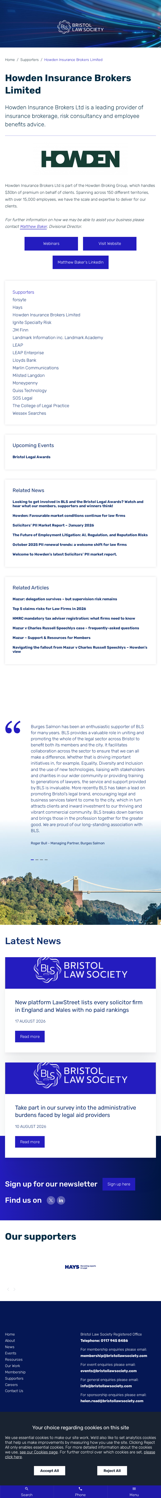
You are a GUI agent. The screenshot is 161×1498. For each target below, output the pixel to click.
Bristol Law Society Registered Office (111, 1334)
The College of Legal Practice (41, 405)
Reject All (112, 1471)
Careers (11, 1385)
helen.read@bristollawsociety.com (111, 1401)
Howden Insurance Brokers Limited (46, 314)
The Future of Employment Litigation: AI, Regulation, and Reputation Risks (80, 535)
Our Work (12, 1366)
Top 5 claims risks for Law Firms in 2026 (49, 609)
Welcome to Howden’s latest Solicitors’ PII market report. (65, 554)
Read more (30, 1036)
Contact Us (14, 1391)
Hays (17, 307)
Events (10, 1353)
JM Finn (20, 330)
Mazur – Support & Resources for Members (52, 638)
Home (10, 60)
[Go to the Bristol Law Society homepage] (80, 28)
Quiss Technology (30, 390)
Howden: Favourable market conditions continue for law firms (69, 515)
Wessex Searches (29, 413)
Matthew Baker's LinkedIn (81, 262)
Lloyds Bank (24, 360)
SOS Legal (22, 398)
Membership (15, 1372)
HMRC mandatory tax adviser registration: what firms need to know (74, 618)
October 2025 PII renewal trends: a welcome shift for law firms (70, 544)
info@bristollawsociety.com (106, 1386)
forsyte (19, 299)
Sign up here (119, 1184)
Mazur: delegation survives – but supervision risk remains (65, 599)
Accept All (49, 1471)
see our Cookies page (39, 1452)
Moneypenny (25, 382)
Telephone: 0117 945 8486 (104, 1340)
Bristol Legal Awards (32, 457)
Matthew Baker (33, 226)
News (9, 1347)
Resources (14, 1359)
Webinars (51, 243)
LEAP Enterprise (28, 352)
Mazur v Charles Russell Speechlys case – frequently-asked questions (76, 628)
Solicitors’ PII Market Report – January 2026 (53, 525)
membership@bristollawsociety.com (113, 1356)
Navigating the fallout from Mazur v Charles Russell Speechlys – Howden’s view (80, 649)
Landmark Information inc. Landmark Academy (58, 337)
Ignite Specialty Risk (32, 322)
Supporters (29, 60)
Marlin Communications (36, 367)
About (10, 1340)
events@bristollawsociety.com (108, 1371)
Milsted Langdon (29, 375)
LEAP (18, 345)
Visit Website (110, 243)
